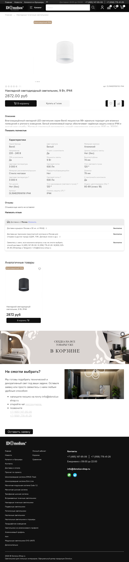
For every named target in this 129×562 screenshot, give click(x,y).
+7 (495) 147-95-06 (94, 2)
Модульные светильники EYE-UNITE (20, 540)
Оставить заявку (19, 432)
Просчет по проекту (13, 472)
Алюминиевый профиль (15, 532)
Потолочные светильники (15, 511)
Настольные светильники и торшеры (20, 519)
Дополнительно (11, 545)
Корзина (36, 455)
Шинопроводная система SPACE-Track (20, 477)
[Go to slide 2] (37, 81)
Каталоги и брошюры (34, 2)
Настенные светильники (15, 515)
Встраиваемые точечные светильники (20, 498)
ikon (6, 536)
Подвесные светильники (15, 506)
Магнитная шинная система (16, 490)
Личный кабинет (39, 451)
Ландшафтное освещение (15, 524)
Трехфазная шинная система (16, 494)
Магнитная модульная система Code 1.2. (21, 485)
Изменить (32, 222)
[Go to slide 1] (35, 81)
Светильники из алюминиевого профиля (21, 528)
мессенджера (34, 404)
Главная (8, 2)
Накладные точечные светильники (32, 15)
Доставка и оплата (12, 468)
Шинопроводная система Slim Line (19, 481)
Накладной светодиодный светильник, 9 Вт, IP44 (18, 307)
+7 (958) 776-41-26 (115, 2)
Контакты (9, 463)
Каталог (38, 7)
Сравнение (37, 459)
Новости (18, 2)
